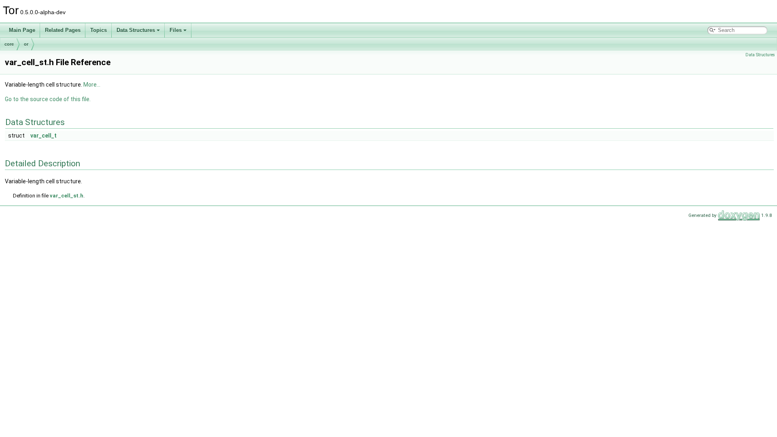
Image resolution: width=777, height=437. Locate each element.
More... (91, 84)
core (9, 44)
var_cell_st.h (66, 196)
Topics (98, 30)
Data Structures (136, 30)
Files (176, 30)
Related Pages (63, 30)
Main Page (22, 30)
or (26, 44)
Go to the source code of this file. (48, 99)
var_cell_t (43, 135)
